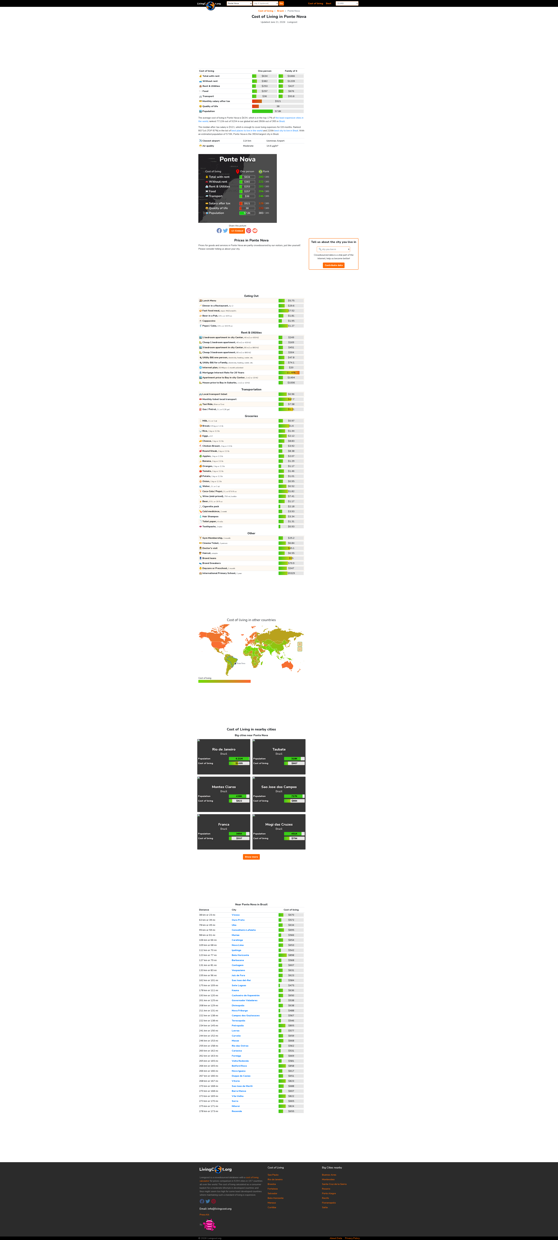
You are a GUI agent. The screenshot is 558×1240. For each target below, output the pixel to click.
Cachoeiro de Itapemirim (246, 995)
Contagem (237, 965)
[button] (219, 230)
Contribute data (334, 265)
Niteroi (236, 1106)
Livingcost (292, 22)
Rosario (326, 1188)
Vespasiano (238, 970)
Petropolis (238, 1025)
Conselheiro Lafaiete (244, 930)
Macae (235, 1040)
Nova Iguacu (238, 1071)
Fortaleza (273, 1188)
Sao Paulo (273, 1174)
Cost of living (315, 3)
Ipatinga (236, 950)
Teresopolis (238, 1020)
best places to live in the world (247, 130)
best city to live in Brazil (286, 130)
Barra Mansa (239, 1091)
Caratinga (237, 940)
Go (281, 3)
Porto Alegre (329, 1193)
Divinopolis (238, 1005)
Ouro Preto (238, 920)
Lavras (235, 1030)
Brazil (282, 121)
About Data (336, 1238)
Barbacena (238, 960)
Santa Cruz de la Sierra (334, 1184)
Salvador (272, 1193)
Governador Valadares (244, 1000)
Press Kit (204, 1214)
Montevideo (328, 1179)
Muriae (235, 935)
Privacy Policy (352, 1238)
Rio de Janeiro (275, 1179)
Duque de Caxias (241, 1076)
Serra (235, 1101)
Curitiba (272, 1207)
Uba (234, 925)
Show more (251, 856)
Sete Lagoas (239, 985)
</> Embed (237, 230)
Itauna (235, 990)
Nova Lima (238, 945)
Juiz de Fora (238, 975)
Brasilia (272, 1184)
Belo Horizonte (240, 955)
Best (328, 3)
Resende (237, 1111)
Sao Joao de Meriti (242, 1086)
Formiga (236, 1055)
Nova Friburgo (240, 1010)
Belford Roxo (239, 1065)
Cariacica (237, 1050)
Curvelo (236, 1035)
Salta (325, 1207)
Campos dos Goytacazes (246, 1015)
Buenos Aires (329, 1174)
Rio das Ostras (240, 1045)
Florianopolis (329, 1202)
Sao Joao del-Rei (241, 980)
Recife (325, 1198)
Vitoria (236, 1081)
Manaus (272, 1202)
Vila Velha (237, 1096)
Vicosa (235, 915)
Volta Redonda (240, 1061)
